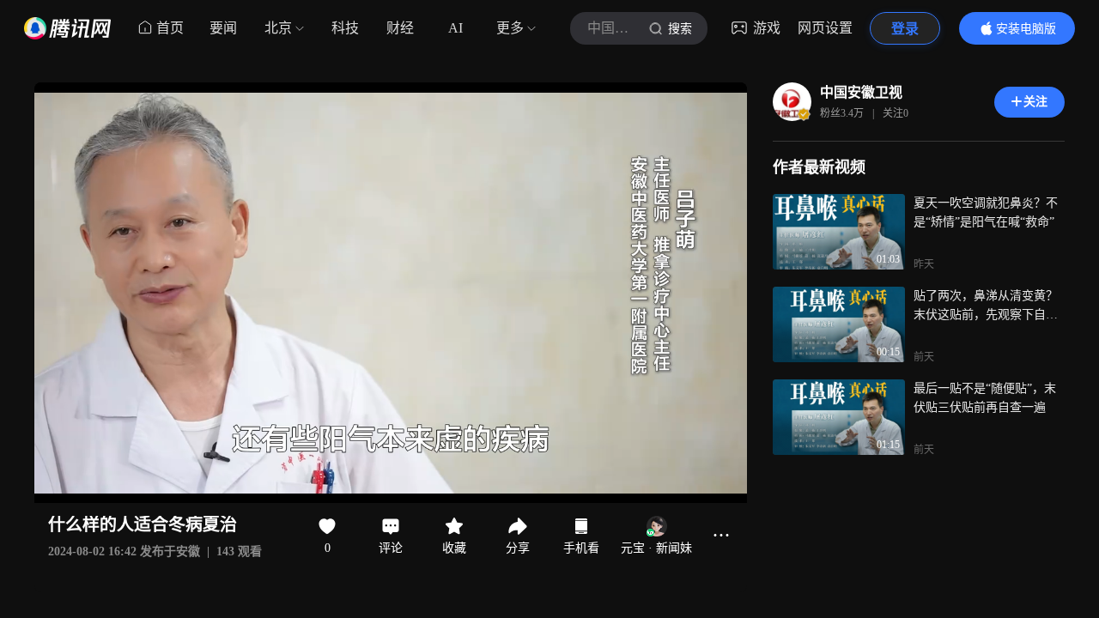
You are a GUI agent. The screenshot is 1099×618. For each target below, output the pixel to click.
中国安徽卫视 (861, 92)
